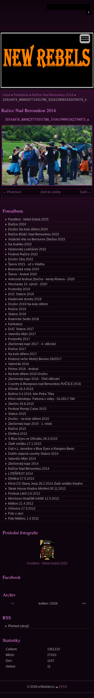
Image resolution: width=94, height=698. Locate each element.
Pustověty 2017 (19, 339)
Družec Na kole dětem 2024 (28, 229)
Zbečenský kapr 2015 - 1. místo (30, 424)
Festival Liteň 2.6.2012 (24, 493)
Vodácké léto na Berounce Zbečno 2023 (36, 239)
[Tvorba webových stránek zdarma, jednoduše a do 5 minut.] (57, 687)
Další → (85, 192)
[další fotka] (84, 155)
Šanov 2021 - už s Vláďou (26, 264)
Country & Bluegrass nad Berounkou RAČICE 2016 (44, 384)
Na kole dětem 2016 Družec (28, 374)
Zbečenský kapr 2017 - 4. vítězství (32, 344)
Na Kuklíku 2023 (20, 244)
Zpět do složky (50, 192)
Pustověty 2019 (19, 289)
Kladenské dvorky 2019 (25, 299)
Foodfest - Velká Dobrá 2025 (28, 219)
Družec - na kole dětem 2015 (28, 419)
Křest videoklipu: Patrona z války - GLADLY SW (41, 399)
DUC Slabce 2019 (21, 294)
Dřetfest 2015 (17, 434)
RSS (64, 687)
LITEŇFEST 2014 (20, 473)
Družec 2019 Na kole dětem (28, 304)
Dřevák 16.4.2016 (20, 389)
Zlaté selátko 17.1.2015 (24, 444)
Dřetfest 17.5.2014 (21, 478)
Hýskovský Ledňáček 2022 (27, 249)
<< (12, 603)
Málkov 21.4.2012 (20, 503)
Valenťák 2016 (18, 364)
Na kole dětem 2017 (22, 354)
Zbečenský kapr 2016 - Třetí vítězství (34, 379)
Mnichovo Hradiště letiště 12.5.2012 (33, 498)
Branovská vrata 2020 (23, 269)
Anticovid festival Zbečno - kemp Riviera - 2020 (41, 279)
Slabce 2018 (17, 314)
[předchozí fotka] (10, 155)
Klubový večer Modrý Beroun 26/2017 (35, 359)
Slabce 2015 (17, 414)
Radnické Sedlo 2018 (23, 319)
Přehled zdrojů (18, 626)
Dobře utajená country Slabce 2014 (33, 454)
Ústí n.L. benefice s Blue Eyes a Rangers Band (41, 449)
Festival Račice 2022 (23, 254)
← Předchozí (12, 192)
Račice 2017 (17, 349)
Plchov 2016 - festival (23, 369)
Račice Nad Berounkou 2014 (52, 95)
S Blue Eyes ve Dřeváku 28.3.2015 (32, 439)
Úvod (6, 95)
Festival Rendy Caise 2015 (27, 409)
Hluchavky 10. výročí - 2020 (27, 284)
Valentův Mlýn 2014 (22, 459)
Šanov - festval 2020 (22, 274)
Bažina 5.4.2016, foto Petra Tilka (31, 394)
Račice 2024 (17, 224)
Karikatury (15, 324)
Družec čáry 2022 (20, 259)
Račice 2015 (17, 429)
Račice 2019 (17, 309)
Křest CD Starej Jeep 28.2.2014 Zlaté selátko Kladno (45, 483)
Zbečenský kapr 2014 (23, 464)
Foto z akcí (15, 513)
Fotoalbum (21, 95)
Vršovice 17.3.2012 (22, 508)
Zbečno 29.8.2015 (21, 404)
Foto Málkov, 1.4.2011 (23, 518)
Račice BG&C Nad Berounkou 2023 (33, 234)
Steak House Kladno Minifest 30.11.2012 (37, 488)
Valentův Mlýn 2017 (22, 334)
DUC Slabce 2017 (21, 329)
